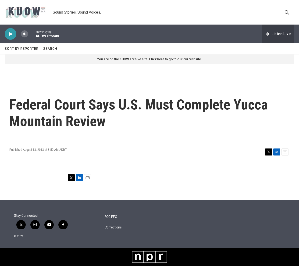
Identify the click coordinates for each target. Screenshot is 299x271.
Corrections (113, 227)
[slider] (32, 33)
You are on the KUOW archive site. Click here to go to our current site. (149, 59)
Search (50, 49)
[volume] (24, 34)
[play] (10, 34)
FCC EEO (111, 217)
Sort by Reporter (22, 49)
